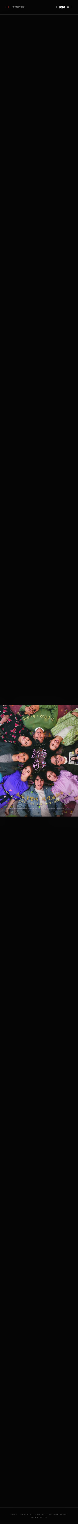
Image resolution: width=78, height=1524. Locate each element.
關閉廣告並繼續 (62, 820)
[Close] (72, 703)
